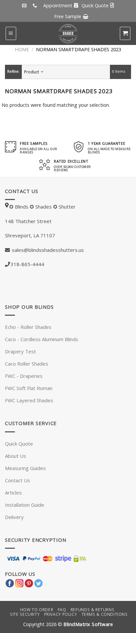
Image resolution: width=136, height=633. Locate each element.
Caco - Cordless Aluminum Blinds (41, 339)
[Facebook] (10, 582)
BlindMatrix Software (88, 624)
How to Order (36, 610)
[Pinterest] (29, 582)
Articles (13, 492)
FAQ (62, 610)
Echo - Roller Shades (28, 327)
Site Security (25, 614)
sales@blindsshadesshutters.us (47, 250)
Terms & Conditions (105, 614)
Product (32, 72)
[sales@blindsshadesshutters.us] (25, 5)
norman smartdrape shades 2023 (78, 49)
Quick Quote (19, 443)
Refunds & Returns (92, 610)
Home (22, 49)
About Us (15, 456)
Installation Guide (24, 504)
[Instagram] (19, 582)
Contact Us (17, 480)
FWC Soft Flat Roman (28, 388)
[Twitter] (38, 582)
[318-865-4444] (36, 5)
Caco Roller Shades (26, 363)
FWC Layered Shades (29, 400)
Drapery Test (20, 351)
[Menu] (11, 33)
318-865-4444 (27, 264)
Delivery (14, 517)
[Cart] (125, 33)
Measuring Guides (25, 468)
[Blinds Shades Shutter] (68, 33)
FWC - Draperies (24, 376)
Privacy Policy (60, 614)
